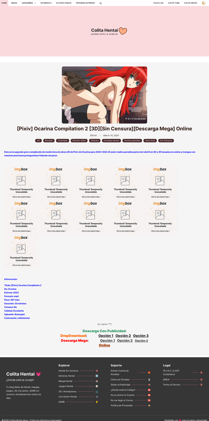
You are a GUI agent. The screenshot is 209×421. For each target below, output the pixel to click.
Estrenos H (46, 3)
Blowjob (49, 140)
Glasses (95, 140)
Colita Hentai (190, 3)
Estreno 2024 (79, 140)
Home (4, 3)
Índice (14, 3)
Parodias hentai (111, 140)
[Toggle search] (100, 3)
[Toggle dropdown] (35, 3)
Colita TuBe (173, 3)
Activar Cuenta (63, 3)
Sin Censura (166, 140)
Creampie (62, 140)
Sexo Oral (150, 140)
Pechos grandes (132, 140)
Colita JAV (158, 3)
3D (38, 140)
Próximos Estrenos (85, 3)
